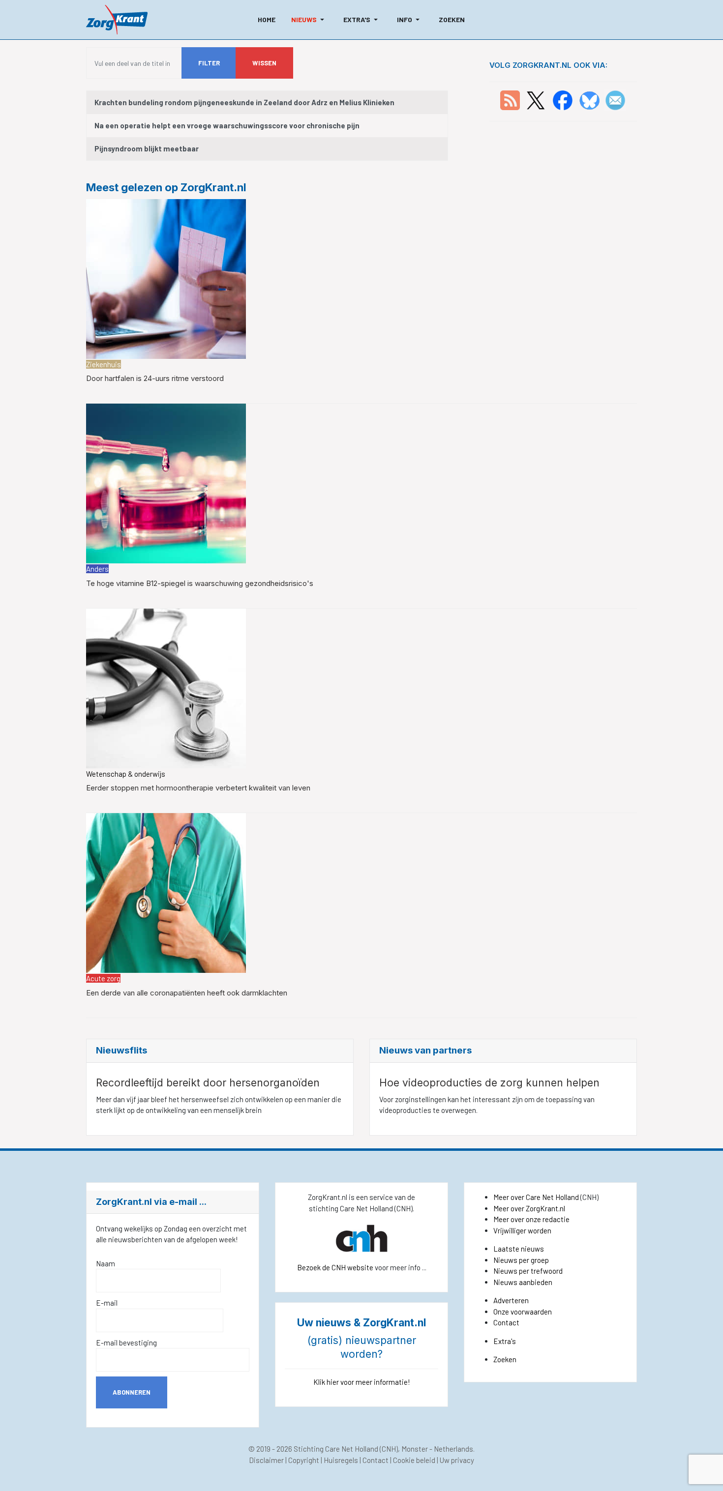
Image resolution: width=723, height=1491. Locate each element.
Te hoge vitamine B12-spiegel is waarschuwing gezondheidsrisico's (199, 583)
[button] (309, 19)
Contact (506, 1322)
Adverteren (511, 1300)
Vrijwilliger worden (522, 1230)
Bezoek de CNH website (335, 1267)
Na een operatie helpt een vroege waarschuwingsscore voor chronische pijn (227, 125)
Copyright (303, 1460)
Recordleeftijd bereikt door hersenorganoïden (208, 1083)
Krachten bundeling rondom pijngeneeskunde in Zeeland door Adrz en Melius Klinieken (244, 102)
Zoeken (504, 1359)
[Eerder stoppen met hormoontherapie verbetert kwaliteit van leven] (166, 687)
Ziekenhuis (103, 364)
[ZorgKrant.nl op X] (535, 99)
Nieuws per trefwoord (528, 1270)
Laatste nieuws (518, 1248)
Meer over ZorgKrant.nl (529, 1208)
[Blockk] (117, 19)
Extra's (504, 1341)
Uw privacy (457, 1460)
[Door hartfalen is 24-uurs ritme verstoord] (166, 277)
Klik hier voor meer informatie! (361, 1381)
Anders (97, 568)
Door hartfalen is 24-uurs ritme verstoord (155, 378)
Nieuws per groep (521, 1260)
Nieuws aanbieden (522, 1282)
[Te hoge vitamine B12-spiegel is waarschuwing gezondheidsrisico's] (166, 482)
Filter (209, 63)
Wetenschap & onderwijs (125, 773)
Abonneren (132, 1392)
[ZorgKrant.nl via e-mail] (615, 99)
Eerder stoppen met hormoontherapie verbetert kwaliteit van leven (198, 787)
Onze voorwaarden (522, 1311)
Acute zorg (103, 978)
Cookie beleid (414, 1460)
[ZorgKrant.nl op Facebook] (562, 99)
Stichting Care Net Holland (336, 1448)
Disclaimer (266, 1460)
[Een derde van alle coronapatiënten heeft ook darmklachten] (166, 891)
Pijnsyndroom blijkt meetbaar (146, 148)
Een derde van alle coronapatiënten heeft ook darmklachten (186, 992)
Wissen (264, 63)
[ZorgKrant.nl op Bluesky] (591, 99)
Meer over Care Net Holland (536, 1197)
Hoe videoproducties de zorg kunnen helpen (489, 1083)
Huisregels (341, 1460)
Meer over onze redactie (531, 1219)
